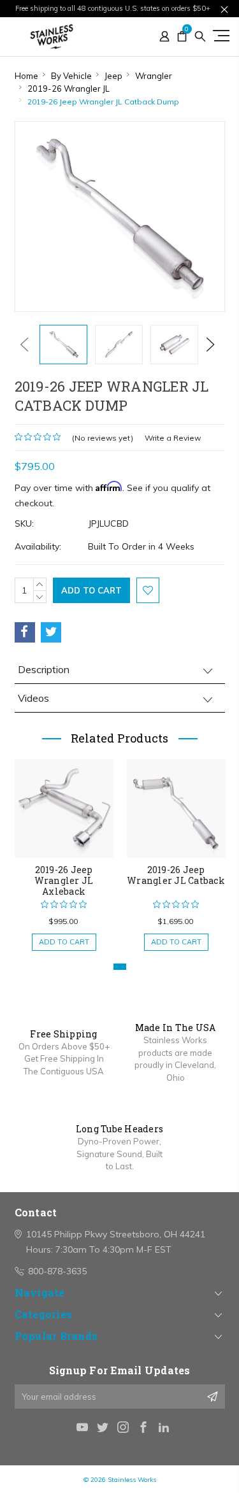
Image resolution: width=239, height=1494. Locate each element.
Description (43, 669)
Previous (24, 344)
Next (210, 344)
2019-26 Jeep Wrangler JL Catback (176, 875)
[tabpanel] (64, 848)
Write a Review (173, 438)
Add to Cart (64, 941)
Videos (33, 698)
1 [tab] (119, 967)
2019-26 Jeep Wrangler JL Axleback (64, 880)
